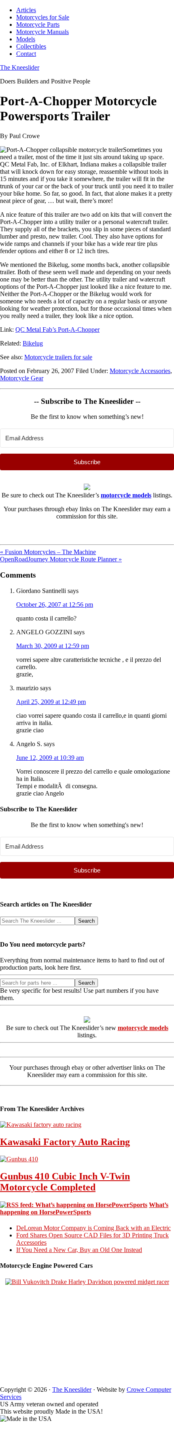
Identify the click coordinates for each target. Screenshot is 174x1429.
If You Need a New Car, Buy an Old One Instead (79, 1249)
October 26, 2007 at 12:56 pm (54, 604)
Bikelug (33, 343)
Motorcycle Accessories (140, 370)
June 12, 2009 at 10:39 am (50, 757)
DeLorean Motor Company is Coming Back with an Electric (93, 1227)
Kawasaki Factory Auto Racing (65, 1142)
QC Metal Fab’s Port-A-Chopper (57, 329)
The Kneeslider (19, 67)
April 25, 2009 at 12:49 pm (51, 701)
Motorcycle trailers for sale (58, 357)
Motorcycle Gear (21, 378)
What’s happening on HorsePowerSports (84, 1208)
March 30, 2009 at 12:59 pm (52, 645)
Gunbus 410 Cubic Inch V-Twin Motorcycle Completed (65, 1181)
